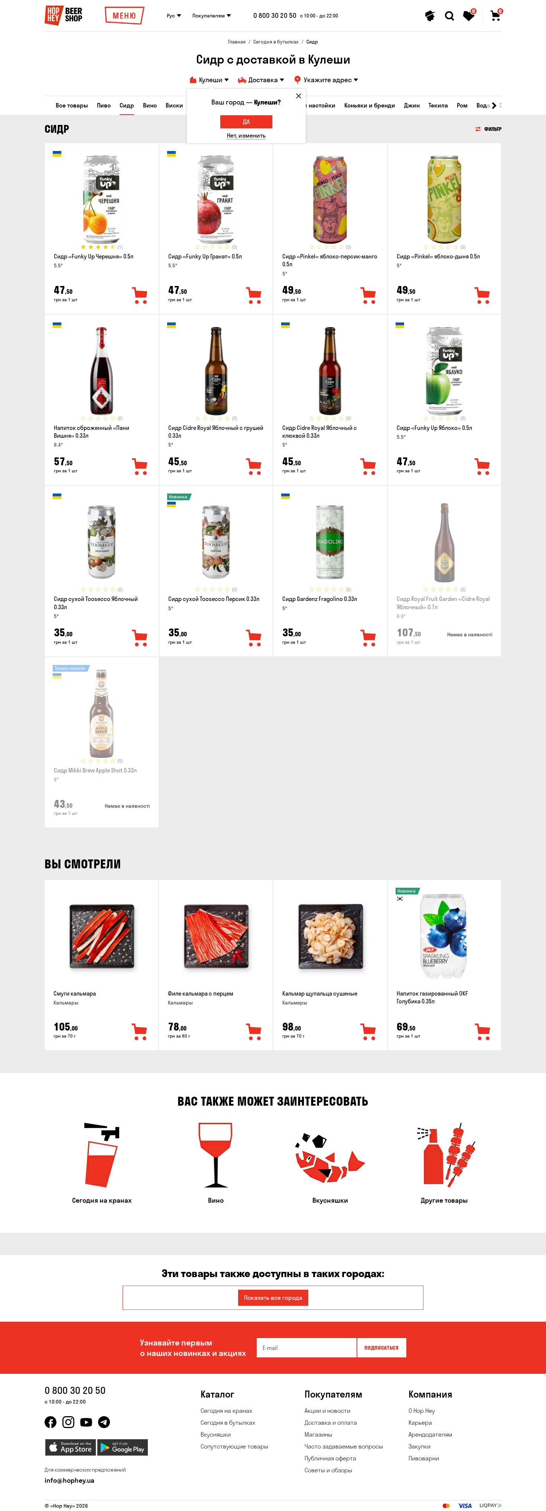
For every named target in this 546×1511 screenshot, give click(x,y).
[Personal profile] (430, 16)
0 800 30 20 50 (274, 15)
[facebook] (50, 1422)
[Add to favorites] (140, 296)
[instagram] (68, 1422)
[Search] (449, 16)
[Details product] (102, 199)
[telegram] (104, 1422)
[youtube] (86, 1422)
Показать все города (273, 1297)
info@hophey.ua (69, 1480)
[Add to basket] (139, 1032)
